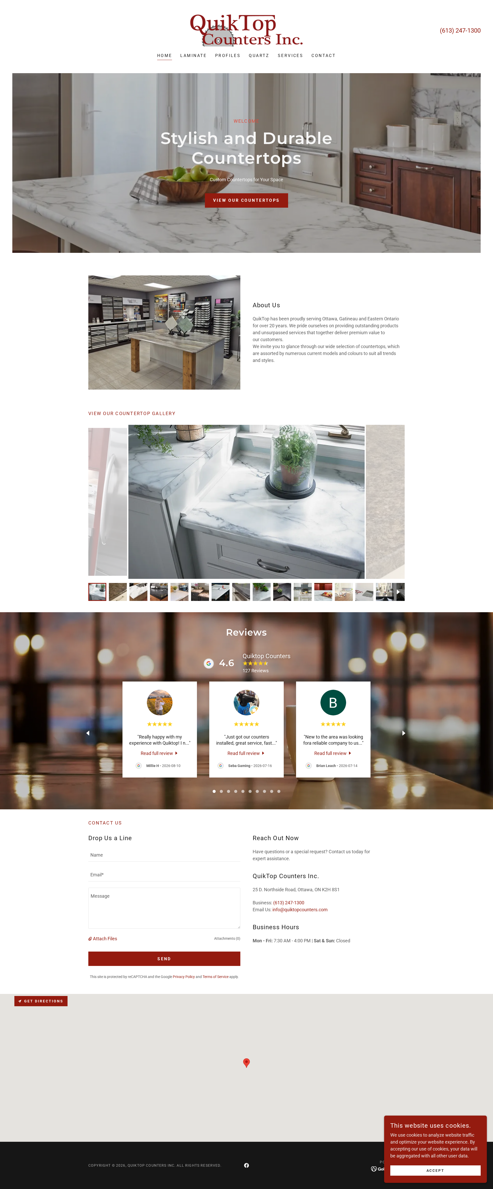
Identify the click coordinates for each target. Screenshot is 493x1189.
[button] (90, 938)
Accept (435, 1170)
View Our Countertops (246, 200)
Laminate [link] (193, 55)
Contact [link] (323, 55)
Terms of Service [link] (216, 977)
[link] (246, 30)
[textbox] (164, 855)
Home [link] (164, 55)
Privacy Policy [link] (184, 977)
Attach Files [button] (105, 938)
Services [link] (290, 55)
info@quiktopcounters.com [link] (300, 909)
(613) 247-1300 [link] (460, 30)
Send (164, 958)
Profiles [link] (228, 55)
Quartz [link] (259, 55)
